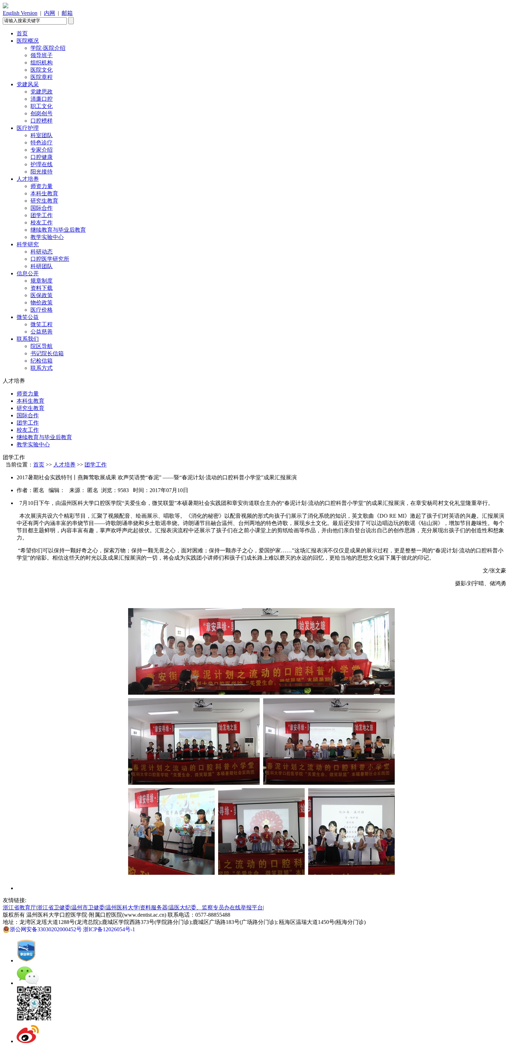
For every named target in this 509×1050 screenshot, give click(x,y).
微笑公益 (28, 317)
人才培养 (28, 179)
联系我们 (28, 339)
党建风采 (28, 84)
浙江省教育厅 (19, 907)
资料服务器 (154, 907)
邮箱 (67, 13)
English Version (20, 13)
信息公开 (28, 273)
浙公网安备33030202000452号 (46, 929)
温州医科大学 (122, 907)
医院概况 (28, 41)
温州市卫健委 (88, 907)
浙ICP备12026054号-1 (110, 929)
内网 (49, 13)
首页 (22, 33)
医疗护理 (28, 128)
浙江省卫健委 (53, 907)
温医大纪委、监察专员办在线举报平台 (216, 907)
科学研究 (28, 244)
